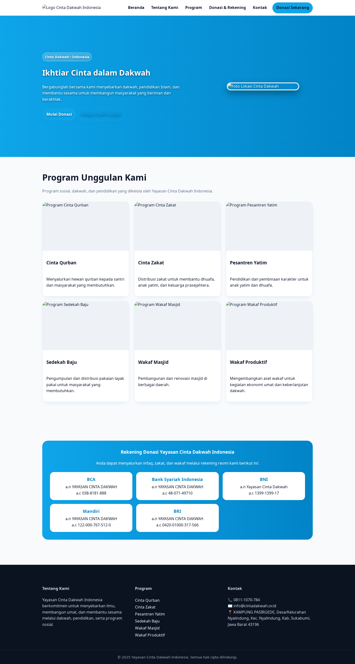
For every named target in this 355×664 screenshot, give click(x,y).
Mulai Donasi (59, 114)
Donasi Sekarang (292, 7)
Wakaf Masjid (147, 628)
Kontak (260, 7)
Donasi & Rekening (227, 7)
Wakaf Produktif (150, 635)
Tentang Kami (164, 7)
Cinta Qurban (147, 600)
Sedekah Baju (147, 621)
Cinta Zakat (145, 607)
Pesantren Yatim (150, 614)
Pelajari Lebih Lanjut (101, 114)
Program (193, 7)
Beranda (136, 7)
